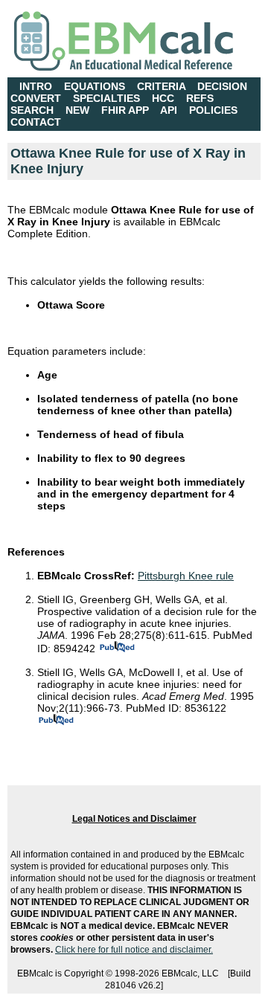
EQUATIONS (94, 86)
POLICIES (213, 110)
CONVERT (35, 98)
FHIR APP (125, 110)
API (168, 110)
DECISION (222, 86)
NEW (77, 110)
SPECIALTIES (106, 98)
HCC (163, 98)
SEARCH (32, 110)
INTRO (35, 86)
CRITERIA (161, 86)
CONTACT (35, 122)
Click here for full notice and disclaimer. (134, 949)
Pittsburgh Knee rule (186, 576)
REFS (200, 98)
